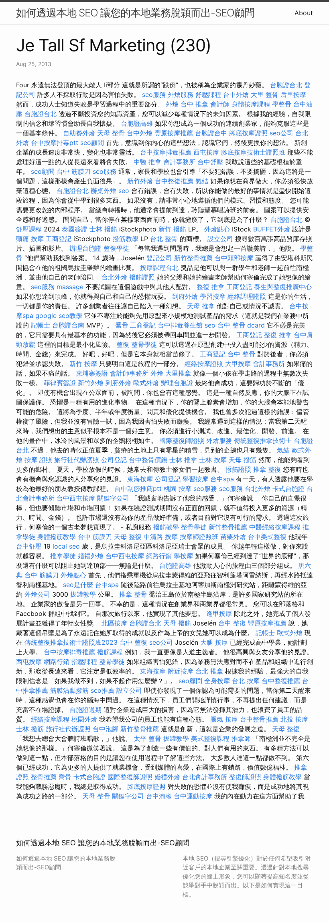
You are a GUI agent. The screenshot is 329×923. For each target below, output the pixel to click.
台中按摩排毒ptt (54, 143)
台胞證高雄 (137, 123)
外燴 (172, 104)
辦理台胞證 (85, 248)
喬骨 (121, 325)
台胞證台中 (211, 133)
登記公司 (159, 258)
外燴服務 (180, 94)
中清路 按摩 (161, 537)
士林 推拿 (183, 460)
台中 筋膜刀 (74, 171)
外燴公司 (37, 594)
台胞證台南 (68, 325)
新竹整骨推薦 (193, 258)
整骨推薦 (44, 777)
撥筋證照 (142, 277)
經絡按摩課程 (50, 719)
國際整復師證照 (181, 440)
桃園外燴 (84, 719)
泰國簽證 (74, 229)
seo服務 (154, 94)
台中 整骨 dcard (241, 325)
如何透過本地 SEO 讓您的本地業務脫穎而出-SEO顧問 (135, 12)
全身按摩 (217, 681)
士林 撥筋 (103, 229)
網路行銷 (159, 556)
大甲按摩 (238, 364)
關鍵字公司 (113, 498)
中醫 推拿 (147, 162)
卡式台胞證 (288, 489)
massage (70, 287)
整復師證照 (245, 777)
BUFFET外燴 (271, 229)
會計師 (219, 104)
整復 (122, 344)
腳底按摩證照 (248, 133)
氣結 (201, 181)
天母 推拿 (201, 306)
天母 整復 (128, 537)
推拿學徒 (63, 556)
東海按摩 (140, 479)
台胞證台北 (286, 85)
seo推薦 (102, 690)
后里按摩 (293, 94)
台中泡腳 (105, 729)
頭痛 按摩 (30, 239)
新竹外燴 (140, 181)
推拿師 (241, 738)
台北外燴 (114, 277)
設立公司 (220, 239)
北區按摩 (114, 623)
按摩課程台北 (159, 267)
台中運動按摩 (193, 796)
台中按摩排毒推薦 (165, 152)
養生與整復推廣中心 (283, 287)
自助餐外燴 (79, 133)
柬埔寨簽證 (92, 373)
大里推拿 (178, 373)
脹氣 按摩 (224, 719)
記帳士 (40, 325)
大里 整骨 (264, 94)
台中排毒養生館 (180, 325)
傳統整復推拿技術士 (263, 440)
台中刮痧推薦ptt (138, 489)
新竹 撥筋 (172, 229)
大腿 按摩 (214, 642)
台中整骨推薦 (259, 719)
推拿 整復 (267, 469)
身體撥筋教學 (56, 537)
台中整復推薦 (174, 181)
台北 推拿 (209, 671)
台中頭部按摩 (234, 258)
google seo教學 (58, 316)
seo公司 (281, 133)
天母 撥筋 (242, 460)
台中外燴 (236, 94)
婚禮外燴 (91, 556)
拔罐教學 (83, 594)
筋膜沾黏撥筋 (69, 690)
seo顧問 (92, 143)
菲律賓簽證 (60, 383)
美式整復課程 (210, 738)
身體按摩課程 (251, 104)
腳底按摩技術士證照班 (253, 152)
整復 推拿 (210, 287)
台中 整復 (232, 623)
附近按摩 (180, 671)
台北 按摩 (246, 681)
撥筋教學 (125, 239)
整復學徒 (116, 248)
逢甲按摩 (219, 613)
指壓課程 (84, 662)
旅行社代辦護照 (76, 460)
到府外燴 (185, 296)
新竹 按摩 (83, 364)
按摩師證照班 (199, 537)
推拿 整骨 (133, 594)
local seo (66, 546)
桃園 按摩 (177, 489)
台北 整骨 (164, 239)
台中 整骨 (241, 354)
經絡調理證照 (246, 296)
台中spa (222, 479)
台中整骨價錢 (148, 460)
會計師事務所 (129, 373)
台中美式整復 (267, 537)
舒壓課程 (208, 94)
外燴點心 (217, 229)
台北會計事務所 (204, 777)
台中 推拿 (194, 104)
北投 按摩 (294, 719)
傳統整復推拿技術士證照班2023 (71, 642)
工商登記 (58, 239)
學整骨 (281, 104)
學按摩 (183, 556)
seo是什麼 (78, 585)
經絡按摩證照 (204, 364)
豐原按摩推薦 (173, 133)
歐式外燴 (146, 383)
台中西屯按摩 (76, 498)
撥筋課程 (110, 652)
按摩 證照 (38, 460)
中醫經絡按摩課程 (275, 527)
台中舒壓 (210, 162)
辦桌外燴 (103, 191)
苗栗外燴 (233, 537)
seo (123, 191)
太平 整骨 (147, 738)
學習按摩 (212, 296)
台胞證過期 (85, 710)
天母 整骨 (111, 133)
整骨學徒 (144, 344)
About (303, 13)
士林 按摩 (213, 460)
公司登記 (114, 460)
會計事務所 (179, 162)
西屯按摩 (206, 152)
